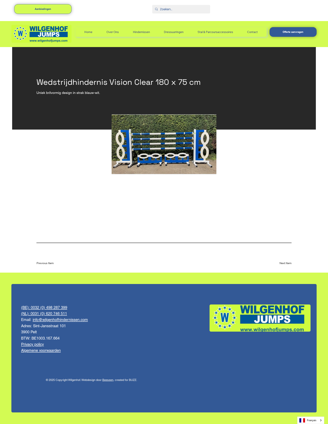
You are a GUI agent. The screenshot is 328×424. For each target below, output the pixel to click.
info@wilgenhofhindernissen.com (60, 319)
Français (311, 420)
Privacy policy (32, 344)
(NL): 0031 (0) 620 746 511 (44, 313)
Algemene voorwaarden (41, 350)
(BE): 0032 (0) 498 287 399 (44, 307)
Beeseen (107, 380)
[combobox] (310, 420)
